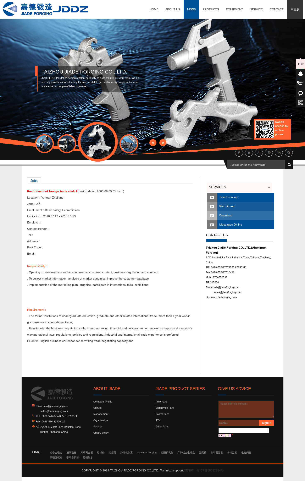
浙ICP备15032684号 (210, 470)
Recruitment (227, 206)
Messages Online (230, 224)
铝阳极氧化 (167, 452)
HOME (154, 9)
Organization (100, 420)
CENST (189, 470)
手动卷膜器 (72, 457)
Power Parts (162, 414)
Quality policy (101, 432)
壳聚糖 (202, 452)
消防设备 (71, 452)
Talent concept (228, 197)
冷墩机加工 (126, 452)
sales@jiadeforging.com (227, 292)
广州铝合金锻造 (186, 452)
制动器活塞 (217, 452)
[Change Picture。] (224, 435)
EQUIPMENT (234, 9)
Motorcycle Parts (165, 407)
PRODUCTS (211, 9)
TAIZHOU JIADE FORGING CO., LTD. (84, 72)
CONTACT (277, 9)
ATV (158, 420)
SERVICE (256, 9)
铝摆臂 (112, 452)
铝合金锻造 (56, 452)
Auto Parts (161, 401)
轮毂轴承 (88, 457)
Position (97, 426)
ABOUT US (172, 9)
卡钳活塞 (232, 452)
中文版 (295, 9)
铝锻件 (101, 452)
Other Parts (162, 426)
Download (225, 215)
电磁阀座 (246, 452)
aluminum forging (147, 452)
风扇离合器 (87, 452)
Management (100, 414)
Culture (97, 407)
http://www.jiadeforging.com (221, 297)
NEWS (191, 9)
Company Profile (102, 401)
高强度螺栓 (56, 457)
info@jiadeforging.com (226, 287)
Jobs (34, 181)
